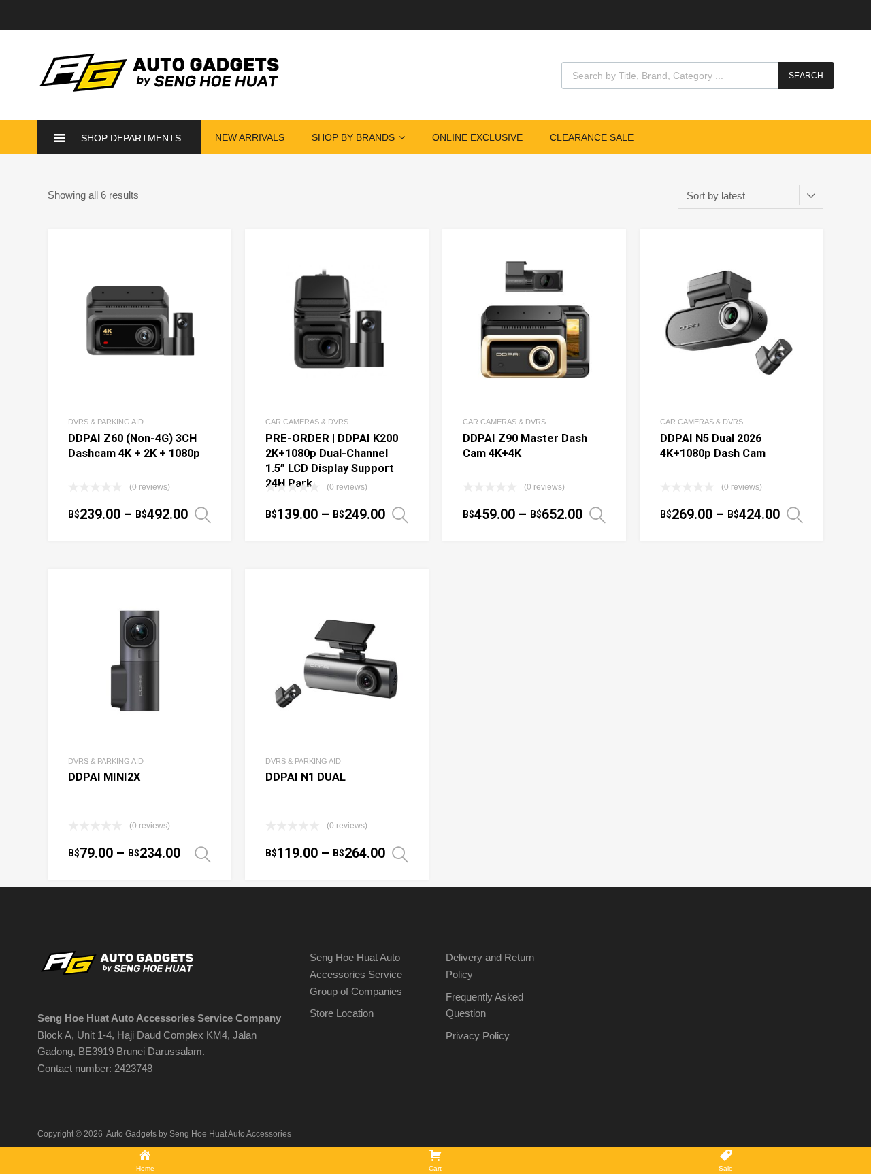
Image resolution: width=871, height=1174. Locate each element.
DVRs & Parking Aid (106, 422)
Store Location (342, 1013)
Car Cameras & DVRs (306, 422)
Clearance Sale (592, 137)
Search (806, 75)
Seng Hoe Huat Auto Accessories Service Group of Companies (356, 974)
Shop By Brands (353, 137)
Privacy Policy (478, 1035)
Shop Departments (131, 138)
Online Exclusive (477, 137)
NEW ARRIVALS (249, 137)
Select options (203, 515)
